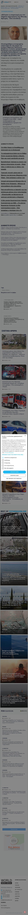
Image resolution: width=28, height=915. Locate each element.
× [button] (25, 435)
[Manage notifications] (25, 912)
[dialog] (14, 457)
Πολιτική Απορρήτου (9, 452)
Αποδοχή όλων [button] (14, 472)
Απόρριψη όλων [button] (14, 475)
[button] (14, 454)
